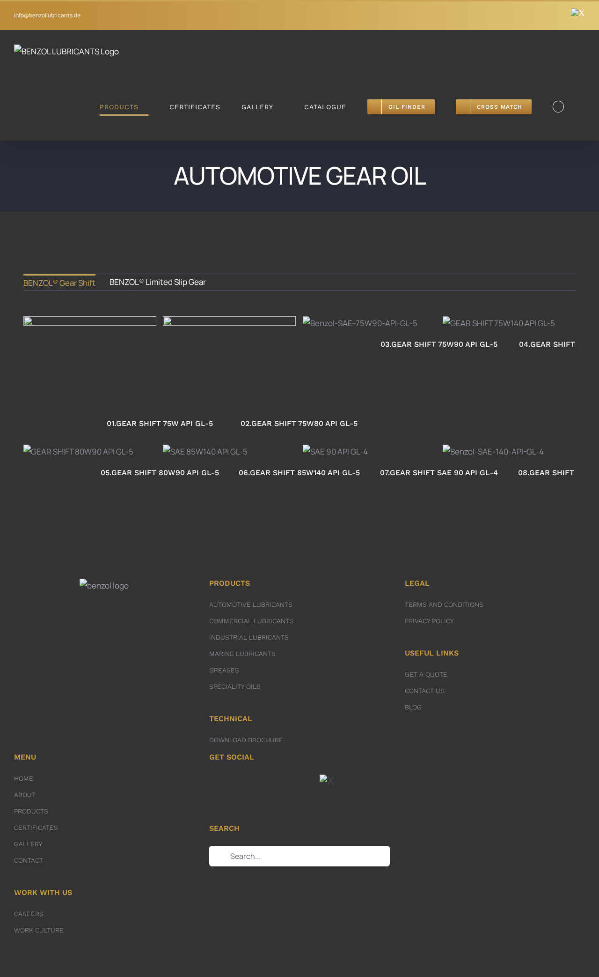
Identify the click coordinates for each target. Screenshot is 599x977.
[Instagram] (277, 781)
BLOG (413, 707)
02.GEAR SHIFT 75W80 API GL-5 (229, 350)
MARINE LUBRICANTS (242, 653)
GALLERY (28, 844)
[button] (558, 107)
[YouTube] (308, 781)
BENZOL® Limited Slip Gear (158, 281)
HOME (23, 778)
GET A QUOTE (426, 674)
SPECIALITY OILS (235, 686)
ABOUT (25, 794)
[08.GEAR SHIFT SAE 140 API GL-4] (493, 452)
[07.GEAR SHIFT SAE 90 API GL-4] (335, 452)
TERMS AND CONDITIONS (444, 604)
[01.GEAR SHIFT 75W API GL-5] (89, 363)
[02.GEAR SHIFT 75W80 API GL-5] (229, 363)
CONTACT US (425, 690)
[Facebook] (262, 781)
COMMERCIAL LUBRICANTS (251, 621)
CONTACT (28, 860)
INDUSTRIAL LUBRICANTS (249, 637)
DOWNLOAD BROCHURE (246, 740)
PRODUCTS (31, 811)
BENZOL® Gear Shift (59, 282)
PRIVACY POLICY (429, 621)
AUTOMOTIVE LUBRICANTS (250, 604)
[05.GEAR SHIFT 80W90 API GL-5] (78, 452)
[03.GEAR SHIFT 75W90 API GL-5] (360, 323)
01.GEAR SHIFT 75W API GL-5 (90, 355)
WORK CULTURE (39, 930)
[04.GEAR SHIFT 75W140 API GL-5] (499, 323)
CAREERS (29, 913)
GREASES (224, 670)
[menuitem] (59, 282)
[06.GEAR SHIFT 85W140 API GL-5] (205, 452)
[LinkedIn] (293, 781)
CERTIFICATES (36, 827)
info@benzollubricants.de (47, 15)
